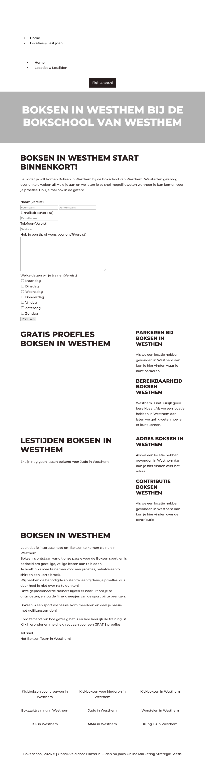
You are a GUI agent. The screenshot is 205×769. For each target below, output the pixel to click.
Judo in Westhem (102, 710)
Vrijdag (31, 302)
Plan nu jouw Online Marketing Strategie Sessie (143, 754)
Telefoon (33, 223)
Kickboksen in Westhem (160, 691)
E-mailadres (36, 213)
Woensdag (34, 292)
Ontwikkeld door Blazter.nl (79, 754)
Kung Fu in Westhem (160, 724)
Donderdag (34, 297)
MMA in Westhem (102, 724)
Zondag (31, 313)
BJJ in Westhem (45, 724)
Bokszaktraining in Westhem (44, 710)
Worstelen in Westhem (160, 710)
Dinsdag (32, 286)
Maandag (33, 281)
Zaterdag (33, 308)
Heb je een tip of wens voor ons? (53, 234)
